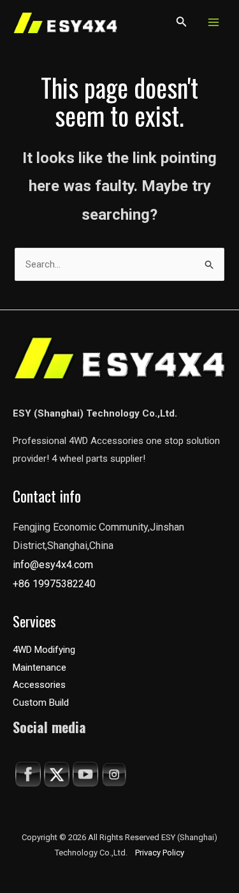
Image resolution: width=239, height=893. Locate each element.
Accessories (39, 684)
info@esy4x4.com (53, 565)
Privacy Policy (159, 852)
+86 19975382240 (54, 584)
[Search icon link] (181, 24)
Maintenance (39, 667)
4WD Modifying (44, 649)
